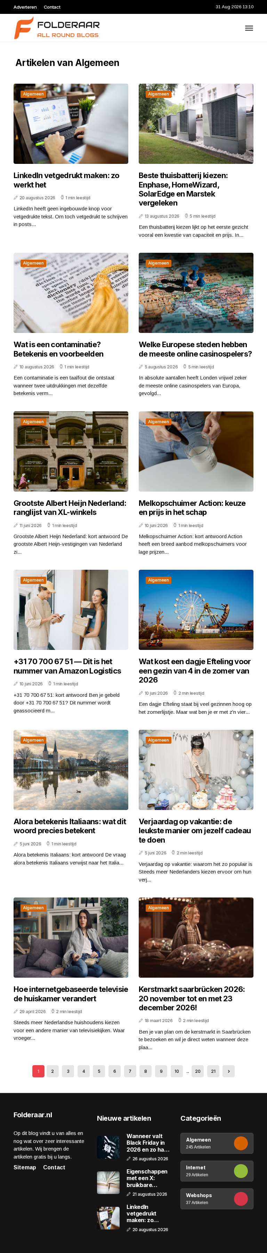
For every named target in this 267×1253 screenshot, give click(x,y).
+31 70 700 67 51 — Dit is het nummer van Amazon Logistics (67, 666)
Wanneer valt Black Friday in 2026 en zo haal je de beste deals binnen (148, 1143)
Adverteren (25, 7)
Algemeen (33, 94)
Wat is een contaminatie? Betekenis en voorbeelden (58, 349)
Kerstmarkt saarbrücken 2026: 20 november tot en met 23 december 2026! (192, 998)
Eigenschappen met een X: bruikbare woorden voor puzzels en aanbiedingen (147, 1178)
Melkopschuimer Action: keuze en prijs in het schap (192, 508)
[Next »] (228, 1071)
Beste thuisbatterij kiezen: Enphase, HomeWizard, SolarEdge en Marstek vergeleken (183, 189)
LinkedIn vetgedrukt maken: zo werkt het (67, 180)
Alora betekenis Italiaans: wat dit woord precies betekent (70, 826)
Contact (52, 7)
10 (177, 1071)
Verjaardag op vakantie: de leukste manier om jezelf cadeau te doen (195, 830)
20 (197, 1071)
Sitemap (25, 1167)
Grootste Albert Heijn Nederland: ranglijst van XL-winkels (70, 508)
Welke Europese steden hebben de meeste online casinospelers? (195, 349)
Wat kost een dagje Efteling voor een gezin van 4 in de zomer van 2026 (195, 670)
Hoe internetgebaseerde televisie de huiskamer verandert (71, 994)
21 (213, 1071)
